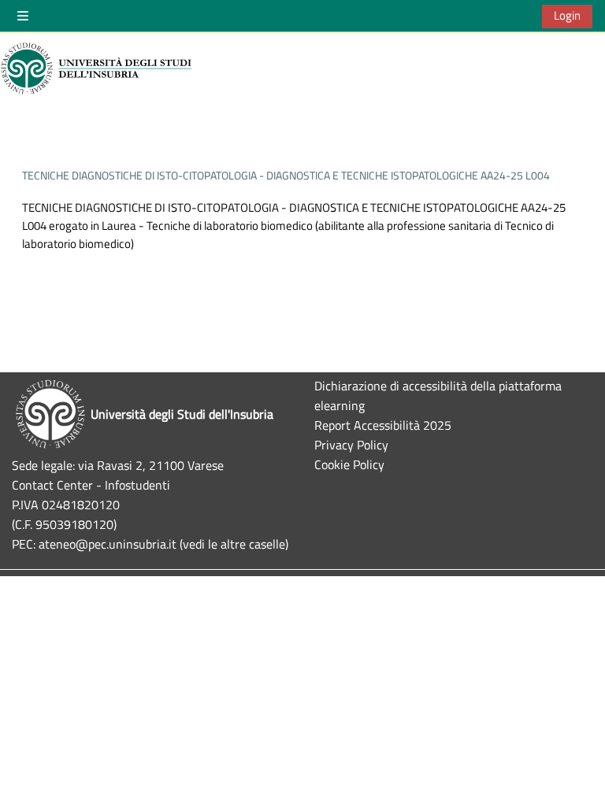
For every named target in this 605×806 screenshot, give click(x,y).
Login (567, 15)
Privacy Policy (351, 444)
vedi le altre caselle (234, 543)
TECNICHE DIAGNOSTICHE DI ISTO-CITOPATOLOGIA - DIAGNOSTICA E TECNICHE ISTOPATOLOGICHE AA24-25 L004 (286, 175)
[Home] (98, 68)
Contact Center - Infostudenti (91, 484)
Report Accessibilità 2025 (382, 424)
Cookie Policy (349, 464)
